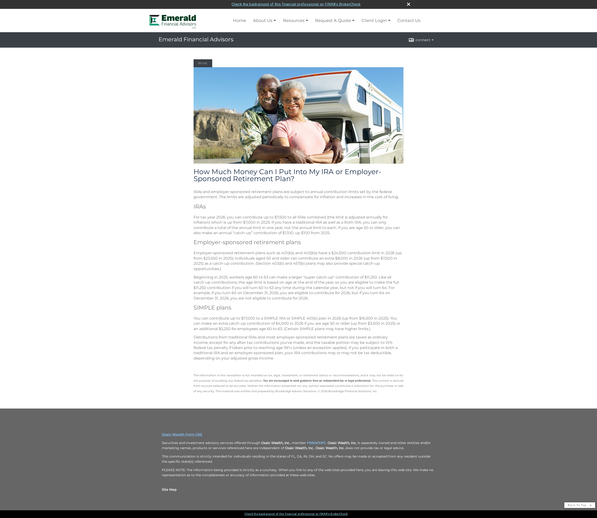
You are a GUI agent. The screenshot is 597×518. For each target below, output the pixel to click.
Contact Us (408, 20)
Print (203, 63)
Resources (294, 20)
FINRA (312, 443)
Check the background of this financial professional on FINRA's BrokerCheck (296, 4)
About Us (262, 20)
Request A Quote (333, 20)
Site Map (169, 489)
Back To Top (577, 505)
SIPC (322, 443)
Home (239, 20)
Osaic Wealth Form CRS (182, 434)
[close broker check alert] (408, 4)
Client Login (374, 20)
